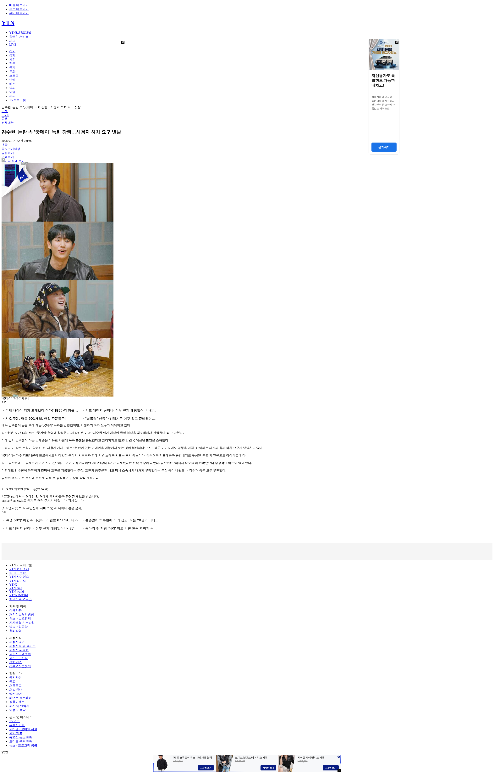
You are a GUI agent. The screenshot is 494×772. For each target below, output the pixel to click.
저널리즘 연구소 (20, 599)
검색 (5, 111)
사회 (12, 59)
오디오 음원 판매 (20, 741)
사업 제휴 (15, 733)
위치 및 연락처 (19, 705)
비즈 (12, 83)
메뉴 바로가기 (19, 5)
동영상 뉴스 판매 (20, 737)
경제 (12, 55)
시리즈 (14, 96)
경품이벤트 (17, 701)
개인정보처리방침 (21, 614)
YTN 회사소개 (19, 569)
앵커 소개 (15, 693)
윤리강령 (15, 630)
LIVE (12, 44)
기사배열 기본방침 (22, 622)
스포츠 (14, 75)
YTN (8, 22)
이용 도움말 (17, 710)
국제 (12, 67)
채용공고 (15, 685)
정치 (12, 51)
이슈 (12, 91)
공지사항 (15, 677)
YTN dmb (15, 588)
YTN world (16, 591)
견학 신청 (15, 662)
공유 (5, 118)
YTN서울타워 (18, 595)
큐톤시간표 (17, 725)
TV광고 (14, 721)
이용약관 (15, 610)
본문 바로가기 (19, 9)
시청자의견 (17, 642)
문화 (12, 71)
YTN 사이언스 (19, 576)
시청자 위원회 (19, 650)
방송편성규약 (18, 626)
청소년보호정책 (20, 618)
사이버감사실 (18, 658)
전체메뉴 (8, 122)
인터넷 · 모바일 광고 (23, 729)
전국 (12, 63)
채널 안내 (15, 689)
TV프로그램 (17, 100)
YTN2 (13, 584)
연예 (12, 79)
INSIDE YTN (18, 573)
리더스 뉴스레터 (20, 697)
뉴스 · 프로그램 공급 (23, 745)
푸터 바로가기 (19, 13)
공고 (12, 681)
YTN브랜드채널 (20, 32)
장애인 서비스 (19, 36)
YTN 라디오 (17, 580)
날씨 (12, 87)
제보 (12, 40)
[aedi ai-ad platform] (24, 163)
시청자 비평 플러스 (22, 646)
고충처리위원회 (20, 654)
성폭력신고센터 (20, 666)
